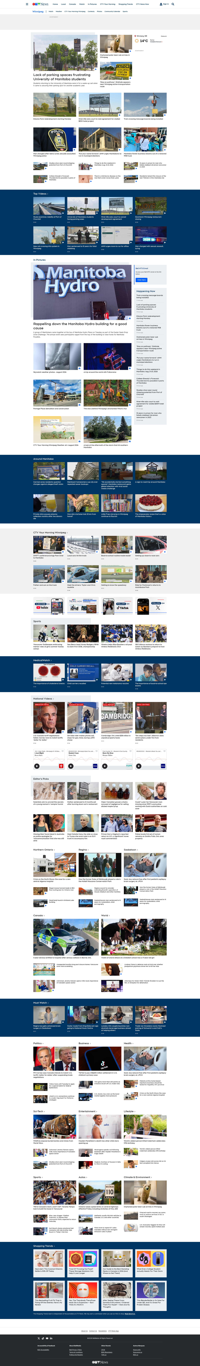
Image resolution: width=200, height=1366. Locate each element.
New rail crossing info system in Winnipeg (46, 247)
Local (63, 4)
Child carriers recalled (76, 684)
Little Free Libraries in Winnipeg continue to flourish (114, 515)
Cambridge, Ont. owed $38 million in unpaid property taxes (116, 737)
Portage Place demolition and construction (51, 409)
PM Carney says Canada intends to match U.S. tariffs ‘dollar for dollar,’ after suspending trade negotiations (52, 1075)
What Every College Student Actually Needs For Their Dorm (150, 1270)
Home (55, 4)
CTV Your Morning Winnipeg (74, 11)
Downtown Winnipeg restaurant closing (148, 218)
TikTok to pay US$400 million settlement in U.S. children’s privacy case (98, 1074)
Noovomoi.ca (137, 1352)
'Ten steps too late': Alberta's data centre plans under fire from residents (149, 738)
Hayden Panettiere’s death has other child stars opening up (99, 1142)
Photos (99, 11)
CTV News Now (142, 4)
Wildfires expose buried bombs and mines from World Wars (53, 1142)
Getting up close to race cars (147, 556)
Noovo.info (137, 1350)
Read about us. (130, 1314)
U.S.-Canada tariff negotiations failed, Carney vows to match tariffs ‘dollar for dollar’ (48, 738)
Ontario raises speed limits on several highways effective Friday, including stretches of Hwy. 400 (98, 1208)
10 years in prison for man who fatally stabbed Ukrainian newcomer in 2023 (153, 165)
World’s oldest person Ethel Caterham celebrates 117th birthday (144, 1142)
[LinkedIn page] (51, 1338)
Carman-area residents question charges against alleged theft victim (48, 483)
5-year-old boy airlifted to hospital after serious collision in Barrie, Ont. (62, 958)
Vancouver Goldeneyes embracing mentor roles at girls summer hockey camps (48, 647)
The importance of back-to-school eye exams (151, 685)
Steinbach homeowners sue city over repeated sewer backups (82, 483)
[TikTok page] (43, 1338)
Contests (91, 11)
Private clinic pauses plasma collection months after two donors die (47, 516)
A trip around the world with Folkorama (100, 372)
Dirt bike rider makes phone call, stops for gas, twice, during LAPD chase (81, 738)
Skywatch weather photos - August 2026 (49, 372)
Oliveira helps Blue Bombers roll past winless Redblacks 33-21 (116, 646)
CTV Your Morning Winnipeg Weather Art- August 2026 (55, 445)
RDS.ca (135, 1355)
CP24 (103, 1350)
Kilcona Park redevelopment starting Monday (52, 119)
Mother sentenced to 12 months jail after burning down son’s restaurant (82, 803)
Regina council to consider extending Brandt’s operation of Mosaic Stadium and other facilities (107, 890)
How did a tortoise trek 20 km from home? (81, 515)
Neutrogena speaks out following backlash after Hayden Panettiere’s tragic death (107, 1151)
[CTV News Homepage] (40, 4)
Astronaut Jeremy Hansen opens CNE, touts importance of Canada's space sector (62, 1151)
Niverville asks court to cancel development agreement (113, 218)
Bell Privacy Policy (75, 1350)
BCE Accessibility (43, 1350)
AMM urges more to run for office (115, 246)
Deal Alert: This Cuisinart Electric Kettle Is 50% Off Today (48, 1270)
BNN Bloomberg (106, 1352)
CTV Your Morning (107, 4)
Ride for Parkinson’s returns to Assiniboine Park (148, 586)
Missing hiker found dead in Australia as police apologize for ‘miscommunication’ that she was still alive (48, 837)
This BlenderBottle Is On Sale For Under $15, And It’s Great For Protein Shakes (150, 1302)
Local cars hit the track (76, 556)
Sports (125, 11)
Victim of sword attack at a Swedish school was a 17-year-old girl (127, 958)
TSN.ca (103, 1355)
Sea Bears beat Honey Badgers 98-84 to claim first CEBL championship (82, 646)
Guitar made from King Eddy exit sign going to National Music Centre (82, 1027)
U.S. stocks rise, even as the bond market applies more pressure (106, 1095)
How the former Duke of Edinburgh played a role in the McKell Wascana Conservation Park (100, 880)
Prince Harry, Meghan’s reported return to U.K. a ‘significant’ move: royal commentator (115, 836)
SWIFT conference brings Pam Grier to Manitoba (48, 557)
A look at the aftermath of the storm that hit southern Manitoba (106, 446)
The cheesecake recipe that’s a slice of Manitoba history (150, 515)
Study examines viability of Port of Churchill (47, 218)
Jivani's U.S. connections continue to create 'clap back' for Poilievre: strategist (61, 1098)
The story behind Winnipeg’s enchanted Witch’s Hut (105, 409)
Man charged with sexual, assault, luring (149, 247)
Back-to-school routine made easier (116, 556)
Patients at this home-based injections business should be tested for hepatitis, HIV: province (152, 1083)
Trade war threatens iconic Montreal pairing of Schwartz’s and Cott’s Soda (150, 1028)
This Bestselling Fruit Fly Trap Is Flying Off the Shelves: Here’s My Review (48, 1302)
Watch (82, 4)
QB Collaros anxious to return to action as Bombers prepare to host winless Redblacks (149, 647)
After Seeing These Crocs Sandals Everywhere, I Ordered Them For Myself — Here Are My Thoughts (116, 1303)
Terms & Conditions (75, 1352)
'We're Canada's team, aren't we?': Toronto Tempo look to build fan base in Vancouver (54, 1208)
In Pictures (92, 4)
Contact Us (93, 1331)
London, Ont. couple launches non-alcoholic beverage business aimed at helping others (116, 1028)
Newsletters (103, 1331)
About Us (84, 1331)
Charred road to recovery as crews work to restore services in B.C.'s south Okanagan (152, 1214)
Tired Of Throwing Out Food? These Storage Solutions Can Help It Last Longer (81, 1271)
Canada (72, 4)
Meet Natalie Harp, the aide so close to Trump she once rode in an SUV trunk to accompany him (82, 836)
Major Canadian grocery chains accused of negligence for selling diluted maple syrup (115, 804)
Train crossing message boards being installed (143, 119)
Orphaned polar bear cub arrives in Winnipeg (143, 1207)
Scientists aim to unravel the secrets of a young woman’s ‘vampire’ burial (48, 803)
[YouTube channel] (47, 1338)
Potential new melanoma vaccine (115, 684)
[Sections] (27, 4)
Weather (59, 11)
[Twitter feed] (39, 1338)
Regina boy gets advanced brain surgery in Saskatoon (47, 1027)
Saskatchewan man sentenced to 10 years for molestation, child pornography (107, 902)
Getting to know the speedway (113, 585)
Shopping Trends (126, 4)
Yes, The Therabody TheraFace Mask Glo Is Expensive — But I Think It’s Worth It (82, 1302)
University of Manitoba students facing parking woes (80, 218)
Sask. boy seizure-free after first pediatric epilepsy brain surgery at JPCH (145, 880)
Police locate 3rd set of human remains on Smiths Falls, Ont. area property (149, 836)
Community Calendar (112, 11)
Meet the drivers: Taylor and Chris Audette (81, 586)
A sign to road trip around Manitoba (150, 482)
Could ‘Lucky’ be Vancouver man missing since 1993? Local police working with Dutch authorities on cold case (151, 805)
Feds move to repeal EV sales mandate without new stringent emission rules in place (105, 1229)
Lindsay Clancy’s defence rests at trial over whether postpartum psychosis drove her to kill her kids (143, 965)
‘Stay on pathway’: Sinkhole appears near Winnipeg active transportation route (115, 84)
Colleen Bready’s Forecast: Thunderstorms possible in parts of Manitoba (62, 178)
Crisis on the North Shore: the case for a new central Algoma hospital (51, 880)
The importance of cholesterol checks (49, 684)
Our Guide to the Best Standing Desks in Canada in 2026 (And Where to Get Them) (116, 1271)
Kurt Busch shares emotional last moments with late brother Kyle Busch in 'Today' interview (61, 1230)
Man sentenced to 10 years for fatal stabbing (82, 247)
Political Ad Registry (76, 1355)
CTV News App (113, 1331)
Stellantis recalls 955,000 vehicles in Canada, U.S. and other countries (107, 1216)
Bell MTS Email (142, 268)
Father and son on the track (45, 585)
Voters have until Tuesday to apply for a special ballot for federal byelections (61, 1086)
